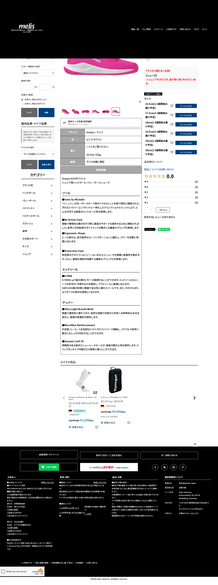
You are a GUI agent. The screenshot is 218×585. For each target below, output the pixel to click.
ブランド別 (27, 185)
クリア (29, 112)
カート (204, 29)
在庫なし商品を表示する (34, 103)
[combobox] (149, 210)
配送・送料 (64, 477)
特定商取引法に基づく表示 (62, 562)
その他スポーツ (30, 238)
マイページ (158, 29)
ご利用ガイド (171, 29)
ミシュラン (68, 203)
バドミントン (28, 208)
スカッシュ (27, 223)
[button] (63, 398)
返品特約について (153, 161)
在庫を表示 (46, 164)
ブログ (196, 29)
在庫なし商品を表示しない (35, 99)
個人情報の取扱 (42, 562)
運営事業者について (174, 477)
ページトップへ (195, 444)
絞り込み (163, 210)
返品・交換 (117, 477)
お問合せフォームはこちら (188, 513)
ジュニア (26, 254)
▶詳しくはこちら (47, 482)
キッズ (25, 246)
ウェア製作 (146, 29)
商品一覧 (135, 29)
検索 (46, 112)
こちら (89, 146)
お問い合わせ (185, 29)
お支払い (12, 477)
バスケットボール (30, 216)
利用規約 (79, 562)
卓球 (24, 231)
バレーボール (29, 200)
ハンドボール (28, 193)
